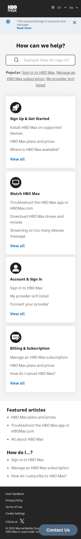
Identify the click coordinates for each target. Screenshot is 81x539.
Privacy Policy (14, 500)
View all (17, 159)
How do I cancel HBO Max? (32, 373)
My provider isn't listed (29, 296)
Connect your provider (29, 304)
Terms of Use (14, 507)
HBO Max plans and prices (32, 141)
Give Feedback (15, 494)
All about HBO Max (27, 439)
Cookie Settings (15, 513)
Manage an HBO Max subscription (39, 357)
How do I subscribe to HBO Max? (39, 475)
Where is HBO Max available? (34, 149)
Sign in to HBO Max (38, 72)
